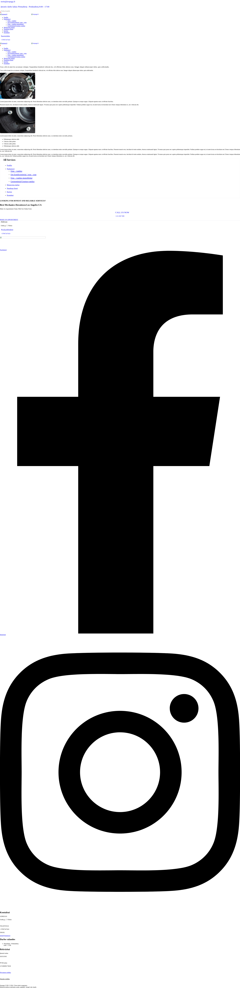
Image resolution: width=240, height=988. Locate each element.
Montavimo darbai (9, 27)
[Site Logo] (25, 14)
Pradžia (6, 17)
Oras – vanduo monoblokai (16, 24)
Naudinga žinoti (8, 29)
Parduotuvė (7, 19)
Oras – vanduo (12, 21)
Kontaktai (7, 32)
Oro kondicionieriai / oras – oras (17, 22)
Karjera (6, 31)
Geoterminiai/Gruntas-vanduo (16, 26)
